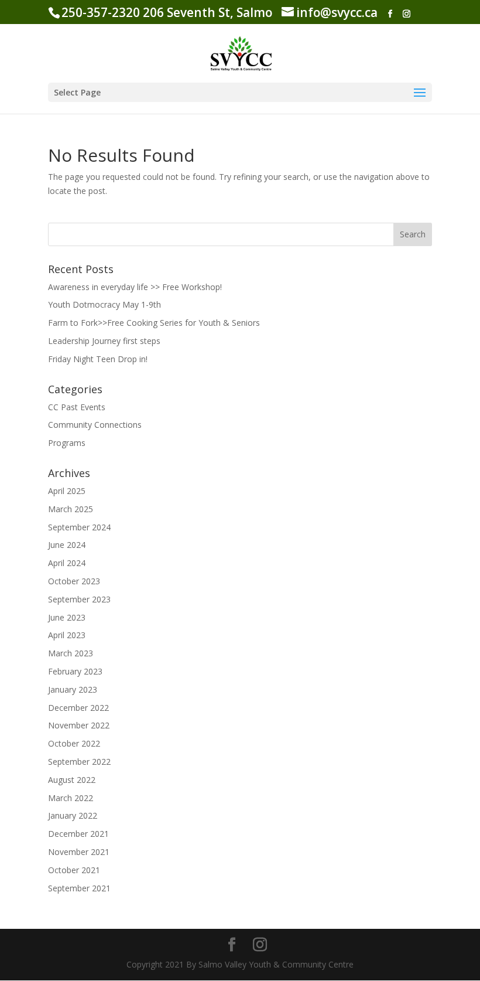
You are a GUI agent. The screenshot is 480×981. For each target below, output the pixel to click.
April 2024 (66, 562)
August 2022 (71, 779)
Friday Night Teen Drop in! (98, 359)
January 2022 (72, 815)
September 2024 (79, 527)
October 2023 (74, 581)
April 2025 (66, 490)
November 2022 (78, 725)
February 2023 (75, 671)
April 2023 (66, 635)
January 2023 (72, 689)
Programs (66, 442)
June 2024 (66, 544)
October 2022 (74, 743)
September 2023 (79, 599)
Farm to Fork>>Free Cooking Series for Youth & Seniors (154, 322)
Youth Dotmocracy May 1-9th (104, 304)
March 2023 (70, 653)
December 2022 (78, 707)
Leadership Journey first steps (104, 340)
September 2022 (79, 761)
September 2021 (79, 888)
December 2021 (78, 833)
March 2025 (70, 509)
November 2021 (78, 851)
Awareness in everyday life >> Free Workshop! (135, 286)
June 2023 (66, 617)
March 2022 (70, 797)
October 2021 (74, 870)
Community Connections (95, 424)
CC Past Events (76, 407)
